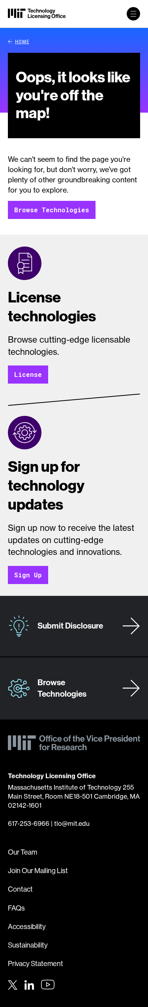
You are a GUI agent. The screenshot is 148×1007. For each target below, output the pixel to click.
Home (22, 41)
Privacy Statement (35, 964)
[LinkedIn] (29, 983)
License (28, 374)
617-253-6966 (28, 823)
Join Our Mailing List (38, 871)
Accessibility (27, 927)
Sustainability (28, 945)
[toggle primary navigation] (133, 13)
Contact (20, 889)
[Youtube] (47, 984)
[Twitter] (12, 983)
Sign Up (28, 575)
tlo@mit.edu (72, 823)
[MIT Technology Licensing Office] (37, 14)
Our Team (22, 852)
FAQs (16, 908)
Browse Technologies (51, 210)
